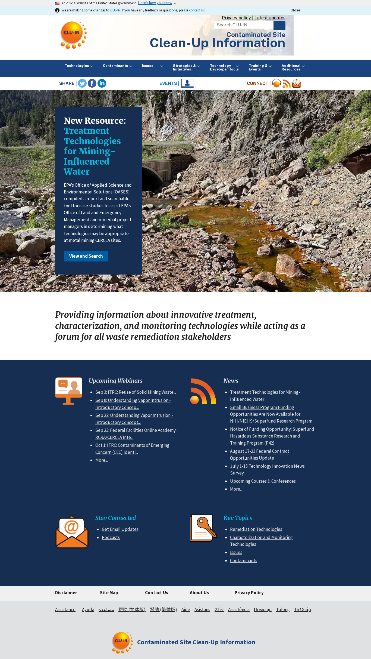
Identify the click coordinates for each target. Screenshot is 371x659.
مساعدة (106, 609)
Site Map (109, 593)
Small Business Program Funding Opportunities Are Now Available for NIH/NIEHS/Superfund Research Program (271, 414)
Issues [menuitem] (150, 66)
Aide (185, 609)
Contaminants (243, 560)
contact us (197, 10)
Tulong (283, 609)
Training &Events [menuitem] (258, 67)
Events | (170, 83)
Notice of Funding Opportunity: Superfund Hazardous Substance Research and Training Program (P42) (272, 436)
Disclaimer (66, 593)
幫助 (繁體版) (163, 609)
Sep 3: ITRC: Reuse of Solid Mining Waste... (135, 392)
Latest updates (269, 17)
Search (279, 25)
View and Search (86, 256)
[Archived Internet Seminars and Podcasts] (276, 83)
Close (295, 10)
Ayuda (88, 609)
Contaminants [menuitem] (115, 66)
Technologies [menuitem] (77, 66)
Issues (236, 552)
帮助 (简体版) (132, 609)
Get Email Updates (120, 529)
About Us (199, 593)
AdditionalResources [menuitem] (291, 67)
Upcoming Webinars (116, 380)
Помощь (263, 609)
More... (101, 460)
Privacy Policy (249, 593)
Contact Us (156, 593)
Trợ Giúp (302, 609)
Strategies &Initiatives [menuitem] (184, 67)
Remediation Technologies (256, 529)
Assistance (65, 609)
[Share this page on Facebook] (92, 83)
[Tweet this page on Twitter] (82, 83)
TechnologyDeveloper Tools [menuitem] (224, 67)
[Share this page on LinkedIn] (102, 83)
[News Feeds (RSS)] (286, 83)
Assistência (239, 609)
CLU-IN (115, 10)
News (231, 380)
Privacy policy (236, 17)
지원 (219, 609)
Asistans (202, 609)
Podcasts (111, 537)
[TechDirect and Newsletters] (296, 83)
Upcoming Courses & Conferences (263, 481)
